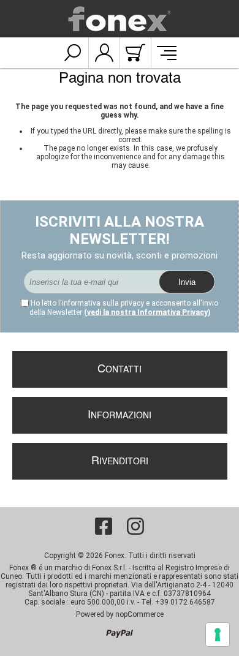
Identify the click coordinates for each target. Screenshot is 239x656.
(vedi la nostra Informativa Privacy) (147, 312)
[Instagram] (135, 526)
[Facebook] (103, 526)
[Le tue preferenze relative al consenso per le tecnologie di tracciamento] (217, 634)
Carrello (135, 52)
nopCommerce (139, 614)
